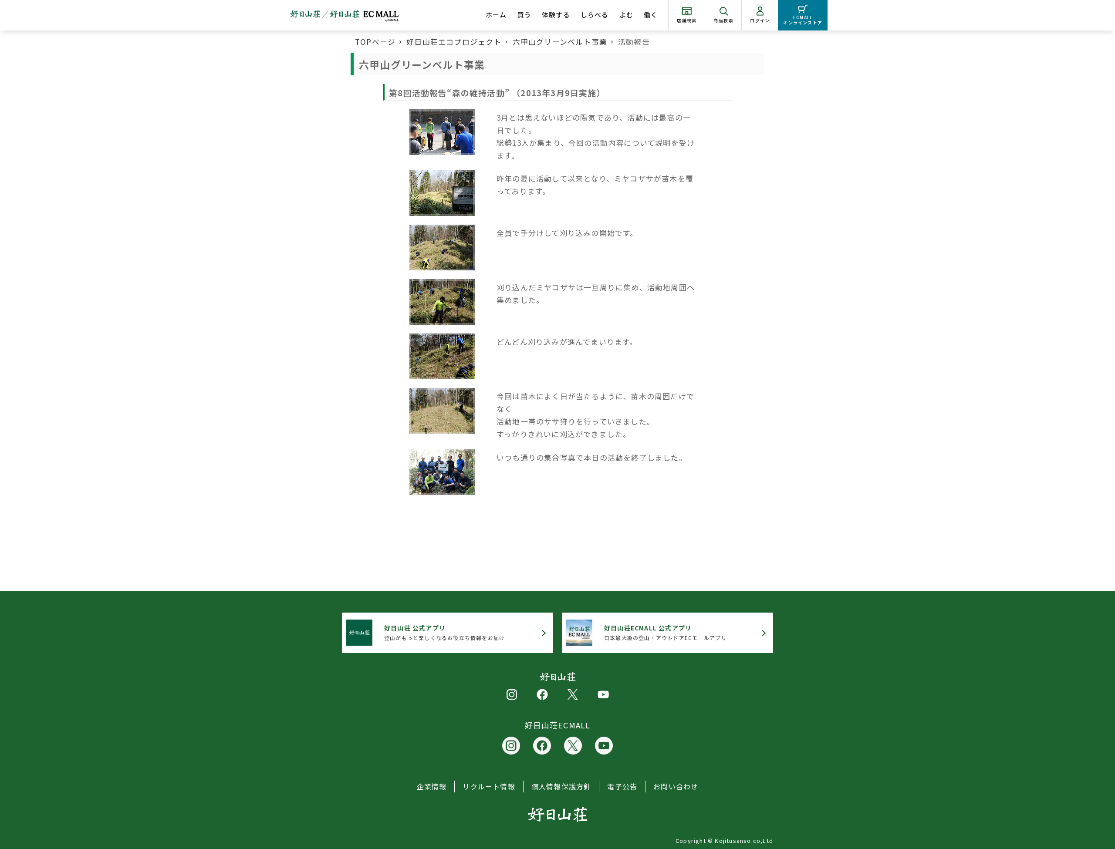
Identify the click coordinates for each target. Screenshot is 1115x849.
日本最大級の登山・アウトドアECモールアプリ (665, 632)
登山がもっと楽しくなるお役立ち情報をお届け (444, 632)
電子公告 (622, 786)
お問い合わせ (675, 786)
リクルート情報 (489, 786)
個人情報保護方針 (561, 786)
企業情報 (432, 786)
